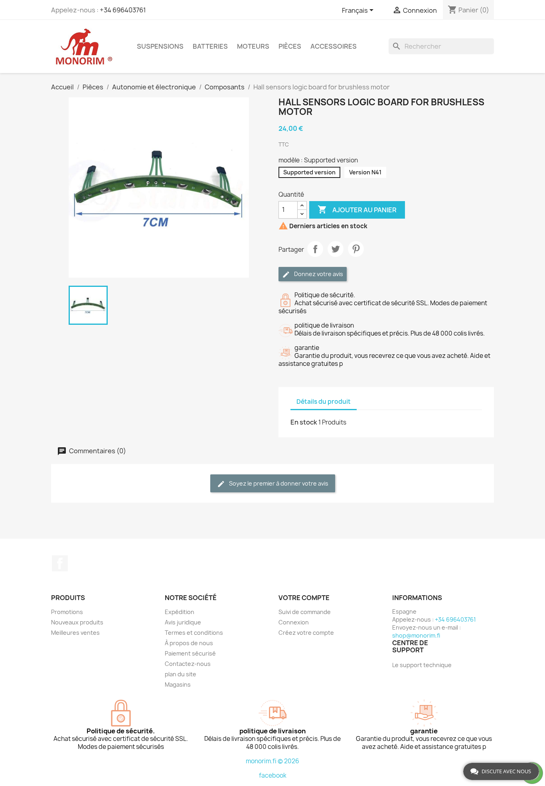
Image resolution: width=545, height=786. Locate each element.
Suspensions (160, 46)
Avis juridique (183, 622)
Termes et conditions (194, 632)
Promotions (67, 612)
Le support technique (422, 665)
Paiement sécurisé (190, 653)
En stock (303, 422)
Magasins (178, 684)
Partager (315, 249)
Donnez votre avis (318, 274)
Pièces (289, 46)
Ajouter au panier (357, 209)
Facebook (60, 563)
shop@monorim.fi (416, 635)
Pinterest (356, 249)
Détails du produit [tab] (323, 401)
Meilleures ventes (75, 632)
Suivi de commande (304, 612)
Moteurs (253, 46)
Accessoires (333, 46)
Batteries (210, 46)
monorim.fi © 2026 (272, 761)
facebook (272, 775)
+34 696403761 (123, 10)
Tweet (336, 249)
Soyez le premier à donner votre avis (278, 483)
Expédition (179, 612)
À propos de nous (189, 643)
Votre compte (304, 597)
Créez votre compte (306, 632)
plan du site (180, 674)
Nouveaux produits (77, 622)
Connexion (293, 622)
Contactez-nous (188, 664)
